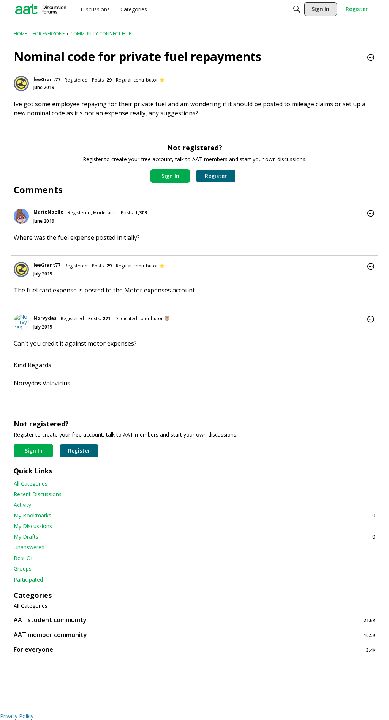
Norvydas (45, 318)
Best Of (23, 557)
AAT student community (194, 620)
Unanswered (29, 547)
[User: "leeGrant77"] (21, 83)
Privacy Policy (16, 716)
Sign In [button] (170, 175)
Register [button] (216, 175)
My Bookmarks (194, 515)
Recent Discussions (38, 494)
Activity (22, 504)
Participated (28, 579)
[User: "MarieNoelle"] (21, 216)
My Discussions (33, 526)
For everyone (194, 650)
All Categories (30, 483)
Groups (23, 568)
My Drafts (194, 536)
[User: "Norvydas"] (21, 322)
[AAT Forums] (40, 9)
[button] (370, 58)
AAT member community (194, 635)
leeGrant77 (46, 79)
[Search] (297, 9)
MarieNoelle (48, 212)
